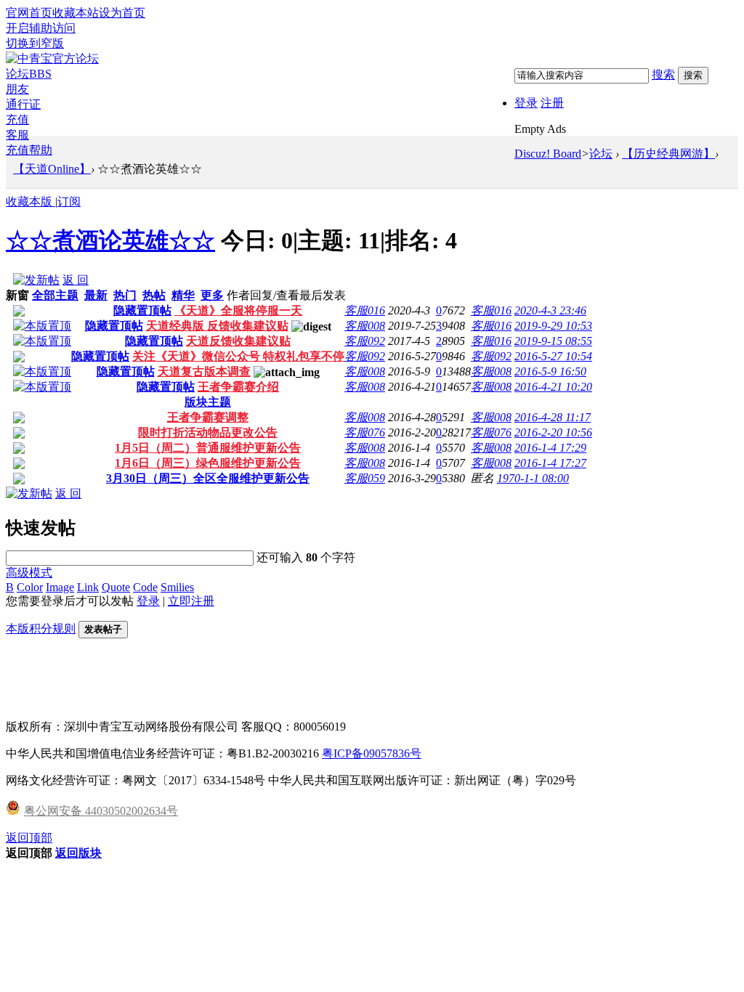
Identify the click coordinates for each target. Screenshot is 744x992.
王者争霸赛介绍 (238, 387)
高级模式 (29, 572)
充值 (17, 119)
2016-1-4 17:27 (550, 463)
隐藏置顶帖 (142, 310)
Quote (116, 587)
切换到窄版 (35, 43)
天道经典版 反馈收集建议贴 (217, 326)
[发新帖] (36, 280)
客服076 (364, 432)
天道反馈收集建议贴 (238, 341)
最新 (96, 295)
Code (145, 587)
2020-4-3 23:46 (550, 310)
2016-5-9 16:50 (550, 371)
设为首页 (122, 13)
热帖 (154, 295)
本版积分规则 (41, 628)
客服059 (364, 478)
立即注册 (191, 601)
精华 (183, 295)
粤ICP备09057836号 (371, 753)
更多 (212, 295)
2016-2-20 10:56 (553, 432)
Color (30, 587)
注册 (552, 103)
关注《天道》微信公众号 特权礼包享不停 (238, 356)
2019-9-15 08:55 (553, 341)
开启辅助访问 (41, 28)
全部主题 (55, 295)
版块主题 (208, 402)
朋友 (17, 89)
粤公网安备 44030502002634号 (101, 811)
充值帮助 (29, 150)
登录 (526, 103)
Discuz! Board (547, 153)
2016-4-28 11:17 (552, 417)
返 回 (75, 280)
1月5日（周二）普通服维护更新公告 (208, 448)
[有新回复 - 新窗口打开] (19, 419)
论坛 (29, 74)
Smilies (177, 587)
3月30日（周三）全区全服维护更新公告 (208, 478)
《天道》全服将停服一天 (238, 310)
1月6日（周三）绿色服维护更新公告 (208, 463)
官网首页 (29, 13)
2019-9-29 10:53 (553, 326)
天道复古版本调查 (204, 371)
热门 (125, 295)
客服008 (364, 326)
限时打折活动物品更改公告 (208, 432)
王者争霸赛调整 (207, 417)
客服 (17, 135)
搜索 (663, 74)
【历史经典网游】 (668, 153)
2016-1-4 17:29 (550, 448)
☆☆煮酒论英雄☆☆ (110, 240)
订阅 (69, 201)
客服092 (364, 341)
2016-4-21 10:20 (553, 387)
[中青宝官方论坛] (52, 58)
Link (88, 587)
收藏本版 (30, 201)
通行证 (23, 104)
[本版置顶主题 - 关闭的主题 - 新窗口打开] (19, 312)
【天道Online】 (52, 169)
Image (60, 587)
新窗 (17, 295)
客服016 (364, 310)
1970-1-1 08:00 (533, 478)
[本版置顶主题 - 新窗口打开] (42, 326)
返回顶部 (29, 838)
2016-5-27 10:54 (553, 356)
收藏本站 (75, 13)
